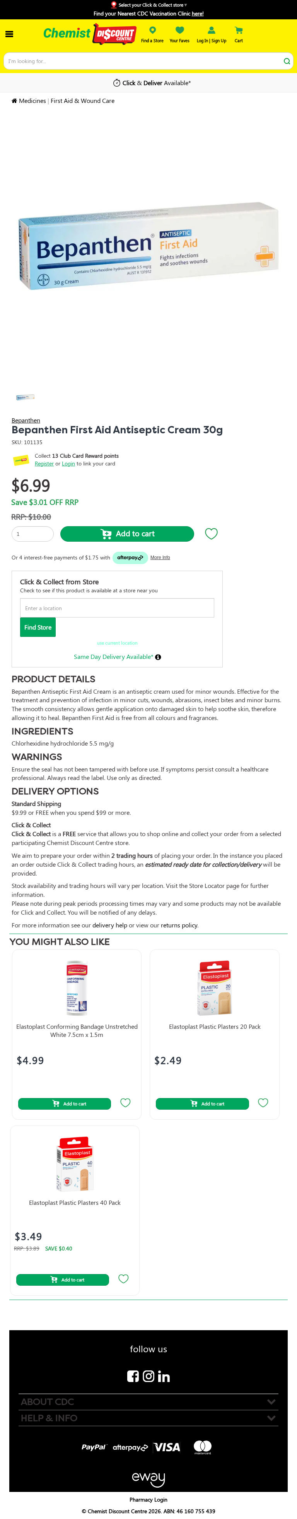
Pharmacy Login (148, 1499)
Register (44, 463)
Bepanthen (26, 420)
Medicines (32, 100)
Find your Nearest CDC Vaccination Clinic (149, 13)
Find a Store (152, 40)
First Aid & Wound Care (82, 100)
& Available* (157, 83)
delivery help (109, 925)
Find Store (37, 627)
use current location (117, 643)
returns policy (179, 925)
